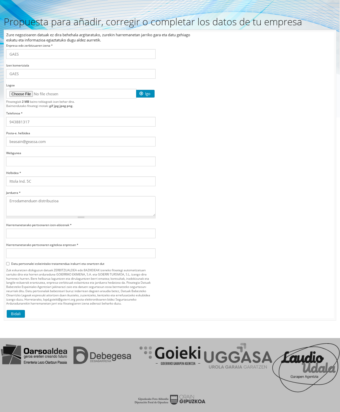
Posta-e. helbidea (18, 133)
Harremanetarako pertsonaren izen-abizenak (39, 225)
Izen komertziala (17, 66)
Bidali (16, 313)
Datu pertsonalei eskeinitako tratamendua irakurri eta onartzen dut (57, 264)
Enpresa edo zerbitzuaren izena (29, 46)
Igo (147, 93)
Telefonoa (14, 113)
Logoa (10, 85)
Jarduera (13, 193)
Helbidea (13, 173)
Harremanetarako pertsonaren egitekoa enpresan (42, 245)
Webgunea (13, 153)
